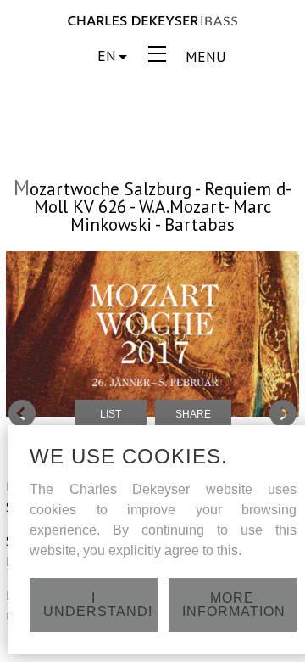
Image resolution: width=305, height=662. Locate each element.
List (110, 414)
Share (193, 414)
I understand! (97, 605)
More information (234, 605)
